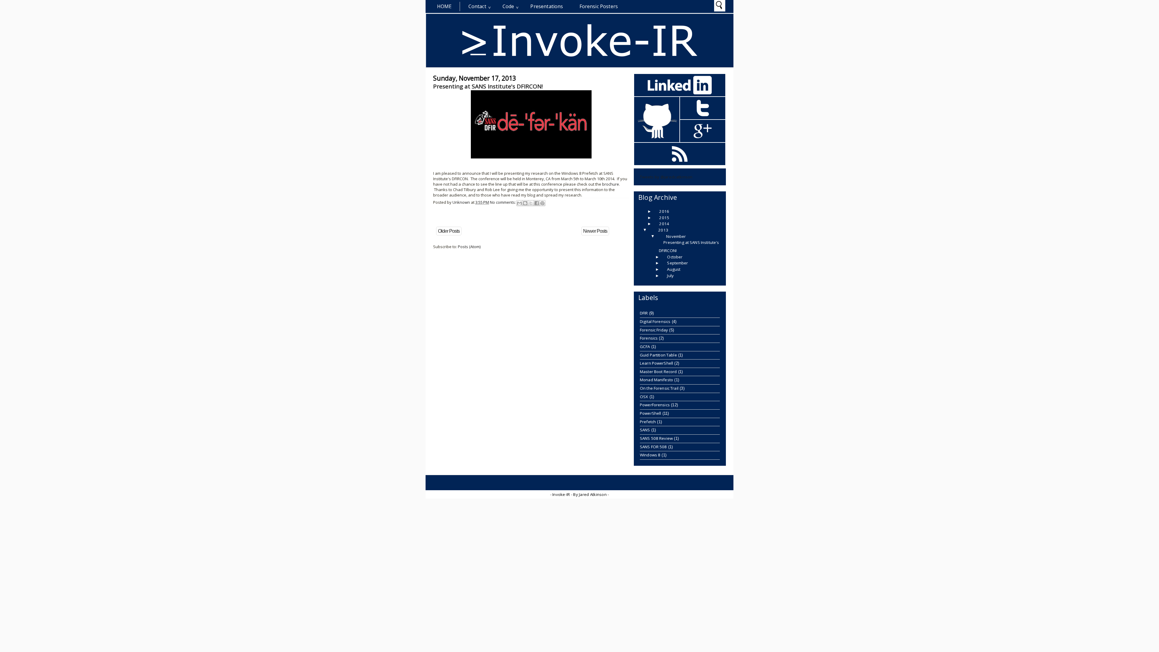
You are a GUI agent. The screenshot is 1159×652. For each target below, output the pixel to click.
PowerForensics (655, 405)
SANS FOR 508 (653, 446)
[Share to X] (531, 203)
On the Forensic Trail (659, 388)
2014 (664, 223)
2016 (664, 211)
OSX (644, 396)
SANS (645, 430)
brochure (610, 184)
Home (444, 6)
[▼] (650, 230)
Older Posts (449, 231)
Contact (477, 6)
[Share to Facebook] (537, 203)
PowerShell (650, 413)
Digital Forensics (655, 321)
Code (508, 6)
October (674, 257)
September (677, 263)
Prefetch (648, 421)
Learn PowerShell (656, 363)
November (676, 236)
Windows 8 (650, 455)
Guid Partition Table (658, 355)
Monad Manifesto (656, 379)
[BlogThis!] (525, 203)
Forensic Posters (599, 6)
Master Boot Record (658, 371)
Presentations (546, 6)
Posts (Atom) (469, 246)
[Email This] (519, 203)
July (670, 275)
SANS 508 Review (656, 438)
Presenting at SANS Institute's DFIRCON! (488, 86)
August (673, 269)
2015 (664, 217)
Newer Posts (595, 231)
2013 (663, 230)
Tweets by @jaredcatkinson (666, 177)
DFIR (644, 313)
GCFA (645, 346)
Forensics (649, 338)
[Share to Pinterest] (542, 203)
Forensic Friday (654, 330)
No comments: (503, 202)
